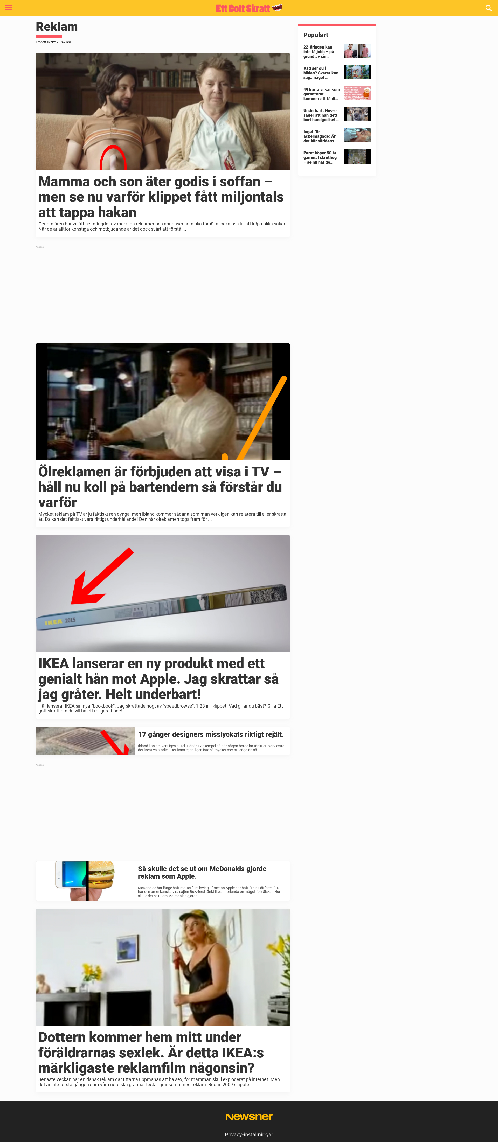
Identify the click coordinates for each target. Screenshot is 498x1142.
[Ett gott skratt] (247, 8)
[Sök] (489, 8)
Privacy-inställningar (249, 1134)
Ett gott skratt (46, 42)
